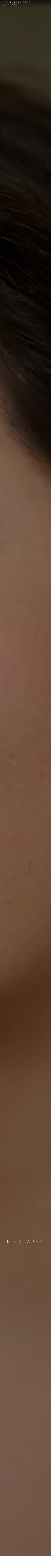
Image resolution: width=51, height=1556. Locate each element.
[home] (16, 4)
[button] (46, 4)
